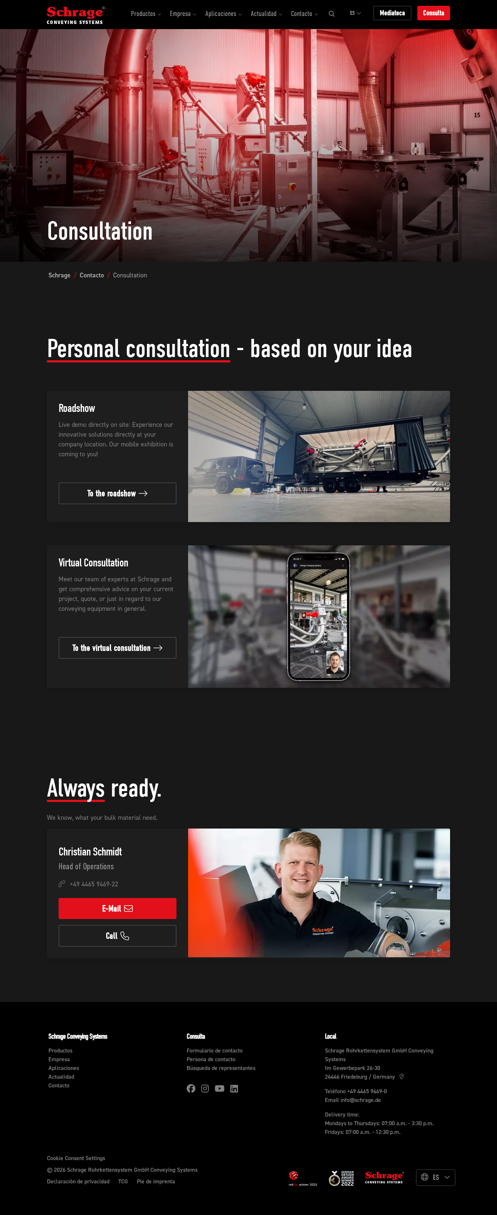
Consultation (130, 275)
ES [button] (352, 13)
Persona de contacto (211, 1059)
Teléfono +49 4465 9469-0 (356, 1091)
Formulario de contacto (215, 1050)
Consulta (433, 13)
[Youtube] (219, 1088)
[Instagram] (205, 1088)
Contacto (92, 275)
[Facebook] (191, 1088)
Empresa (59, 1059)
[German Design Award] (341, 1178)
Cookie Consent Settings (76, 1158)
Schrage (59, 275)
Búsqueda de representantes (221, 1068)
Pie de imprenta (156, 1181)
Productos (60, 1050)
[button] (146, 14)
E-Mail (111, 908)
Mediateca (392, 13)
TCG (123, 1181)
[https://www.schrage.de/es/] (83, 14)
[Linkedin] (234, 1088)
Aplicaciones (63, 1068)
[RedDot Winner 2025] (303, 1178)
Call (112, 936)
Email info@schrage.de (353, 1100)
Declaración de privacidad (78, 1181)
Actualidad (61, 1076)
